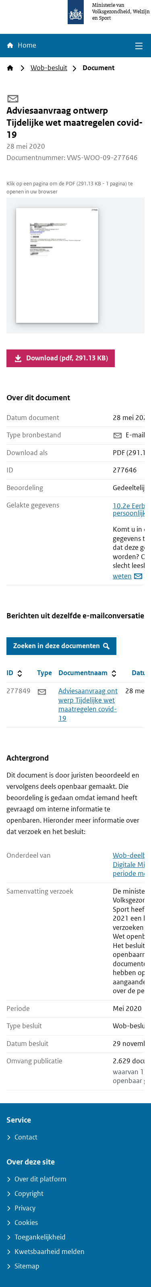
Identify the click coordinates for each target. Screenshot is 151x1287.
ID (20, 672)
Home (26, 45)
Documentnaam (88, 672)
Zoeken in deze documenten (56, 646)
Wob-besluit (49, 68)
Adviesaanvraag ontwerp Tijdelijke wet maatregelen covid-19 (88, 705)
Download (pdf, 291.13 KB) (67, 358)
